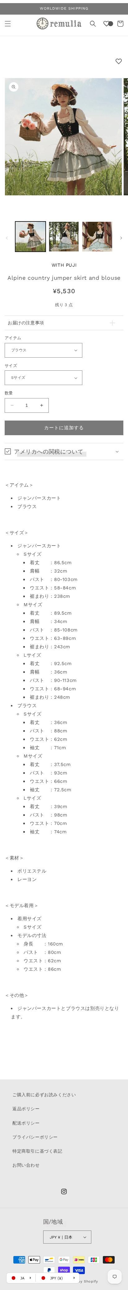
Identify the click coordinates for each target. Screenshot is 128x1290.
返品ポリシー (26, 1108)
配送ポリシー (26, 1123)
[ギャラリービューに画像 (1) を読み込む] (30, 236)
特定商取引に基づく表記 (37, 1151)
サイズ (11, 365)
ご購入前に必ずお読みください (44, 1094)
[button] (8, 24)
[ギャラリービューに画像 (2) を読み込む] (64, 236)
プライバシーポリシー (35, 1137)
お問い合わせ (26, 1165)
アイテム (13, 338)
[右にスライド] (121, 238)
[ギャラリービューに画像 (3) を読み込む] (97, 236)
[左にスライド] (7, 238)
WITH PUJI (64, 265)
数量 (9, 393)
